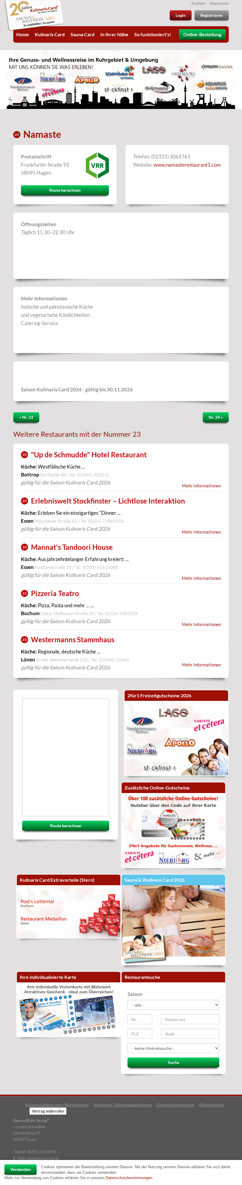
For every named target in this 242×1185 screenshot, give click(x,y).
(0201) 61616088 (100, 567)
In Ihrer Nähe (114, 34)
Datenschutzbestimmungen (129, 1178)
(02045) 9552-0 (93, 474)
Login (181, 15)
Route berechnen (65, 190)
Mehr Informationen (201, 485)
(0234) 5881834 (121, 613)
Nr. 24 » (216, 417)
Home (22, 34)
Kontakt (198, 3)
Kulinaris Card (50, 34)
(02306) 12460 (114, 659)
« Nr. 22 (26, 417)
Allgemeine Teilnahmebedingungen (122, 1105)
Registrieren (211, 15)
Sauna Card (82, 34)
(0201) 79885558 (106, 521)
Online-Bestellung (202, 34)
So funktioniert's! (152, 34)
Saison (134, 994)
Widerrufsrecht (211, 1105)
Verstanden (20, 1169)
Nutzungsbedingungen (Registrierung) (57, 1105)
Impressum (219, 3)
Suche (173, 1062)
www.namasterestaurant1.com (187, 165)
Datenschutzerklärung (175, 1105)
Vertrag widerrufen (48, 1111)
